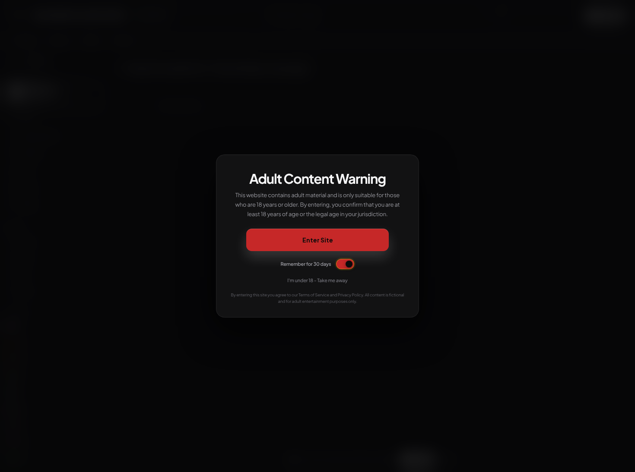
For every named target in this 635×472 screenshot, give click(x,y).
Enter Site (317, 240)
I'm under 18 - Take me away (317, 280)
